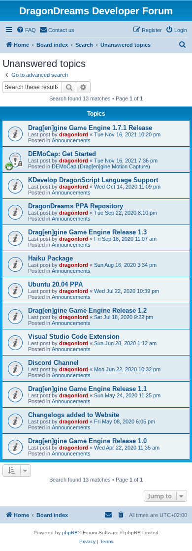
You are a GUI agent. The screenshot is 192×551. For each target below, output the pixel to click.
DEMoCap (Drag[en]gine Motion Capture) (101, 166)
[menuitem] (26, 30)
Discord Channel (53, 362)
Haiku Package (50, 258)
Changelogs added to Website (73, 415)
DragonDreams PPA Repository (75, 206)
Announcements (71, 140)
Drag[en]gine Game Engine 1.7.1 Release (90, 127)
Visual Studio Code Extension (74, 336)
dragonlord (73, 134)
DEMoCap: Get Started (62, 154)
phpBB (70, 532)
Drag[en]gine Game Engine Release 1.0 (87, 441)
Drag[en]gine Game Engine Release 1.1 (87, 388)
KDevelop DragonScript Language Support (93, 180)
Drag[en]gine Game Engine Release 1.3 (87, 232)
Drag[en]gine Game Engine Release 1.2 (87, 310)
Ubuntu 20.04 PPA (55, 284)
